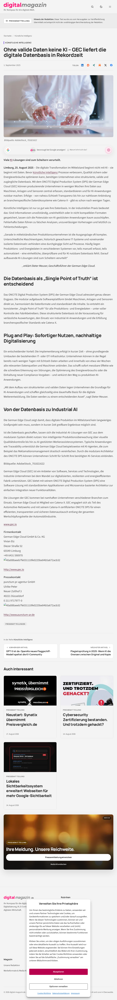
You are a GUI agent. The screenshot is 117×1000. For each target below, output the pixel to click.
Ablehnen (58, 979)
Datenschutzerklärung (60, 993)
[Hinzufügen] (8, 150)
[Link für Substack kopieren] (100, 65)
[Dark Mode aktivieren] (101, 6)
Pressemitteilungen (15, 624)
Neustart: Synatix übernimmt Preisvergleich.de (21, 719)
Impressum (75, 993)
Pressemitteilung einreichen (58, 857)
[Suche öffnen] (92, 6)
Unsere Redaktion (12, 965)
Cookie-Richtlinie (44, 993)
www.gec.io (10, 524)
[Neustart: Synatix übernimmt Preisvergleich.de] (30, 691)
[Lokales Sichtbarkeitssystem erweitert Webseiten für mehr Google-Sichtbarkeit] (30, 757)
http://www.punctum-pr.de (19, 615)
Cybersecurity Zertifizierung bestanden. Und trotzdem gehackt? (85, 719)
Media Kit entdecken (58, 864)
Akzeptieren (58, 971)
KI (11, 160)
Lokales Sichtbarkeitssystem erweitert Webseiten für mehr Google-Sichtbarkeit (29, 788)
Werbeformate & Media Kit (15, 970)
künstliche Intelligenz (45, 172)
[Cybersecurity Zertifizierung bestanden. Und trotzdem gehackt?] (86, 691)
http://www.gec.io (14, 569)
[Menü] (110, 6)
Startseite (7, 35)
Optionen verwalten (58, 986)
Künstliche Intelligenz (23, 35)
